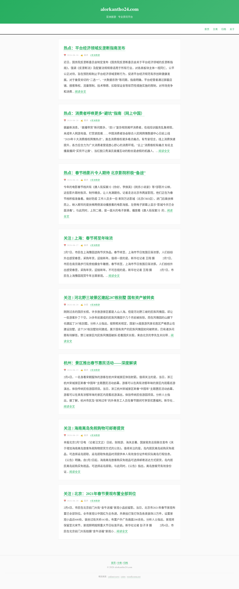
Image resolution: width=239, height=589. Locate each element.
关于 (232, 29)
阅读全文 (80, 91)
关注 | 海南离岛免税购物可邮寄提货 (94, 428)
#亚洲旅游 (95, 55)
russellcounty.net (133, 576)
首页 (207, 29)
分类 (215, 29)
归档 (223, 29)
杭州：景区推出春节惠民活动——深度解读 (100, 363)
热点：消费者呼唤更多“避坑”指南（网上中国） (104, 113)
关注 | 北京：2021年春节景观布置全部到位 (100, 493)
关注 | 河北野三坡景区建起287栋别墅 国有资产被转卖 (109, 297)
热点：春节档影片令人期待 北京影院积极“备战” (105, 173)
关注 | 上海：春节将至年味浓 (88, 238)
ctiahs (123, 576)
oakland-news (113, 576)
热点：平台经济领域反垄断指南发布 (94, 48)
